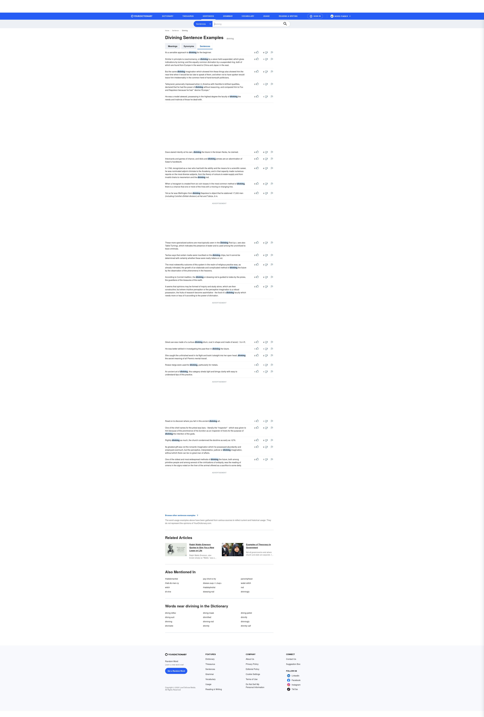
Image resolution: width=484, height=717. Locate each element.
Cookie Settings (253, 674)
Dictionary (210, 659)
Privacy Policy (252, 664)
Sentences (201, 23)
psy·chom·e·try (209, 578)
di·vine (168, 591)
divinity (206, 625)
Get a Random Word (176, 671)
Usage (208, 684)
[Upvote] (257, 52)
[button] (315, 16)
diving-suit (169, 617)
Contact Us (291, 659)
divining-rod (208, 621)
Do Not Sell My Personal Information (255, 686)
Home (167, 30)
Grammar (209, 674)
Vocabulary (210, 679)
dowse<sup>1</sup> (212, 583)
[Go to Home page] (142, 16)
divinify (244, 617)
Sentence (175, 30)
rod (242, 587)
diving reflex (170, 612)
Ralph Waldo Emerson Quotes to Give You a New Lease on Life (201, 547)
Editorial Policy (252, 669)
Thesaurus (210, 664)
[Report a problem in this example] (271, 52)
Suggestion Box (293, 664)
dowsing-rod (208, 591)
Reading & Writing (213, 689)
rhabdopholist (209, 587)
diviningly (245, 591)
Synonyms (189, 46)
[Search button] (286, 24)
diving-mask (208, 612)
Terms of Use (252, 679)
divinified (207, 617)
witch (167, 587)
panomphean (247, 578)
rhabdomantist (171, 578)
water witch (246, 583)
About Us (250, 659)
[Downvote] (266, 52)
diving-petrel (246, 612)
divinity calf (246, 625)
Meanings (172, 46)
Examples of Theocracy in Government (258, 546)
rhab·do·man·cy (172, 583)
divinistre (169, 625)
